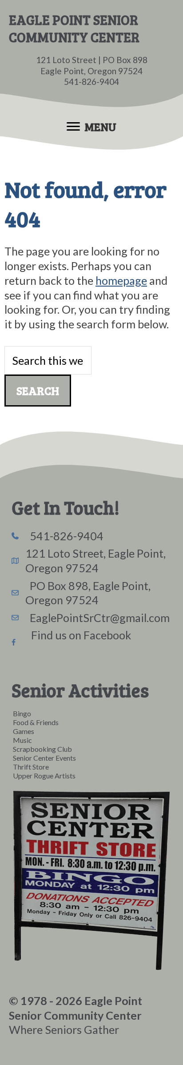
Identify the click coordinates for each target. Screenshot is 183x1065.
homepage (121, 280)
